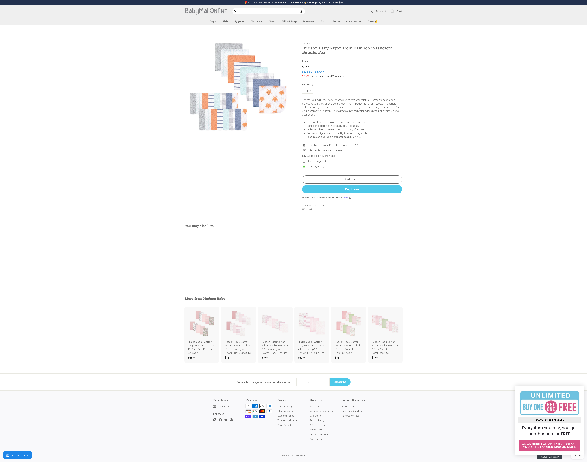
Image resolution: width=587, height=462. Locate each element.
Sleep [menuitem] (272, 21)
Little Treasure (285, 411)
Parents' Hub (348, 406)
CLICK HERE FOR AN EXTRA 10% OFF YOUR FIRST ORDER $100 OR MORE (549, 445)
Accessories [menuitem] (354, 21)
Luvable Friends (285, 415)
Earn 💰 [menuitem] (372, 21)
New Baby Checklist (352, 411)
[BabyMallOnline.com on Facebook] (220, 420)
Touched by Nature (287, 420)
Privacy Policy (317, 429)
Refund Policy (317, 420)
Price (305, 61)
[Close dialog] (580, 389)
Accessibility (316, 439)
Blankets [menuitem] (308, 21)
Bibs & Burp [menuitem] (289, 21)
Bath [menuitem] (324, 21)
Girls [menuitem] (225, 21)
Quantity (307, 84)
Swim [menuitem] (336, 21)
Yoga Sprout (284, 425)
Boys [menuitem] (213, 21)
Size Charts (315, 415)
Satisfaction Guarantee (322, 411)
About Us (314, 406)
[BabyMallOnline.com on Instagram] (214, 420)
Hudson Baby (214, 299)
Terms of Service (319, 434)
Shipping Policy (317, 425)
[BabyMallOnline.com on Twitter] (225, 420)
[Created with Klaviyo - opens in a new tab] (549, 457)
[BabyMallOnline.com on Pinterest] (231, 420)
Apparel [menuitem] (239, 21)
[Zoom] (238, 86)
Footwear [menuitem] (257, 21)
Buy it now (352, 189)
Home (305, 42)
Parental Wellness (351, 415)
